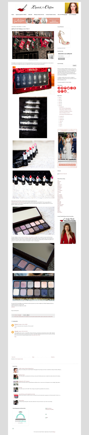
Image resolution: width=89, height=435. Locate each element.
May (60, 125)
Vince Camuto (60, 184)
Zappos (59, 207)
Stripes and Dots (21, 400)
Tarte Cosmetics (60, 196)
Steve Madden (60, 194)
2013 (59, 103)
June (60, 124)
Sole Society (59, 188)
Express (59, 182)
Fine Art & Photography (62, 14)
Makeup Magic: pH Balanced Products (65, 109)
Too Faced (59, 192)
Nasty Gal (59, 189)
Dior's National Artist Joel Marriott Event (65, 114)
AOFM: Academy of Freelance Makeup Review (26, 368)
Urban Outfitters (60, 205)
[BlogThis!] (25, 315)
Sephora (59, 183)
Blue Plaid (20, 387)
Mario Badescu (60, 212)
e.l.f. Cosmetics (60, 190)
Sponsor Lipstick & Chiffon (21, 14)
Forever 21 (59, 191)
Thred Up (59, 186)
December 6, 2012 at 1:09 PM (22, 324)
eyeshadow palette (21, 316)
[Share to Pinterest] (28, 315)
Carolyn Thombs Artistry (51, 14)
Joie (58, 193)
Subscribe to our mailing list (65, 53)
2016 (59, 99)
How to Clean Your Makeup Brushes (65, 108)
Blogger (54, 431)
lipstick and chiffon (37, 316)
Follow (68, 92)
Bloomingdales (60, 187)
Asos (58, 180)
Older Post (52, 357)
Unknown (16, 324)
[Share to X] (26, 315)
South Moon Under (61, 204)
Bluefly (59, 200)
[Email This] (23, 315)
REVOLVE (59, 203)
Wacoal (59, 206)
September (61, 119)
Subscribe (30, 14)
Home (13, 14)
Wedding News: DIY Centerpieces (24, 381)
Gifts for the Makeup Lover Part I (64, 112)
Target (59, 210)
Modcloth (59, 211)
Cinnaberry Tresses (22, 374)
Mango (59, 208)
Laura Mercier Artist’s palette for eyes (29, 237)
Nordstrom (59, 181)
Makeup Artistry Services (39, 14)
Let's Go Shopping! (72, 14)
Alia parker (16, 331)
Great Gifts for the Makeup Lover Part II (65, 111)
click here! (13, 307)
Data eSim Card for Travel (36, 335)
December (61, 106)
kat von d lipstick (26, 316)
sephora (42, 316)
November (61, 116)
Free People (59, 202)
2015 (59, 100)
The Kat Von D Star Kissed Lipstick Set (17, 202)
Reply (15, 327)
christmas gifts (16, 316)
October (61, 117)
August (61, 121)
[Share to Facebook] (27, 315)
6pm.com (59, 199)
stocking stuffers (50, 316)
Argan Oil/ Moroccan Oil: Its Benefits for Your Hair (27, 394)
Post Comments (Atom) (19, 358)
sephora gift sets (45, 316)
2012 (59, 105)
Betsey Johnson (60, 195)
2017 (59, 97)
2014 (59, 102)
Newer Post (13, 357)
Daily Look (59, 201)
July (60, 122)
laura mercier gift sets (32, 316)
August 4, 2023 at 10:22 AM (23, 331)
